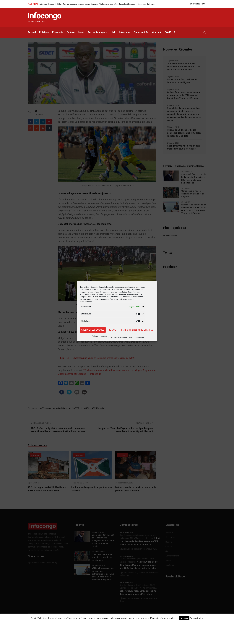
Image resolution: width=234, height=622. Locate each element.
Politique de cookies (99, 336)
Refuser (112, 329)
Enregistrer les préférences (137, 329)
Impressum (140, 337)
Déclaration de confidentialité (121, 337)
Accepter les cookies (92, 329)
